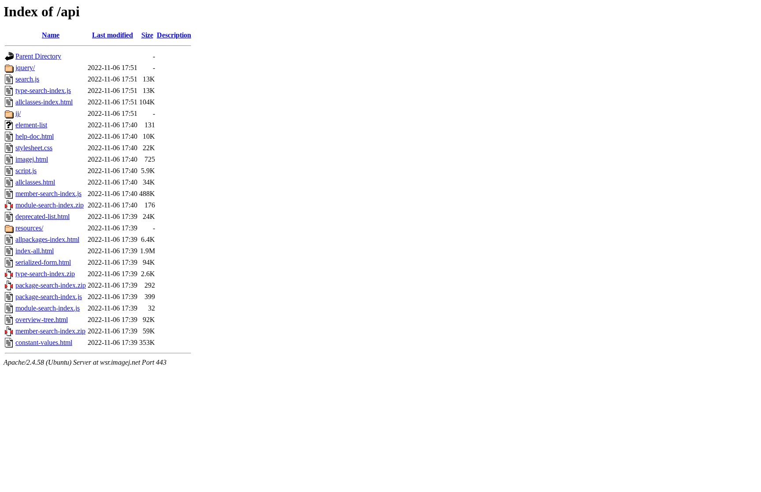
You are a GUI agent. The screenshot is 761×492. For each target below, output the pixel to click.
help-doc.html (34, 136)
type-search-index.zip (45, 273)
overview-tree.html (41, 319)
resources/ (29, 228)
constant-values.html (43, 342)
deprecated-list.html (42, 216)
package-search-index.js (48, 296)
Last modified (112, 35)
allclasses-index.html (44, 102)
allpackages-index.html (47, 239)
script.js (26, 170)
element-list (31, 125)
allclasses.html (35, 182)
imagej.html (31, 159)
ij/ (18, 113)
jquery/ (25, 67)
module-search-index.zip (49, 205)
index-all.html (34, 251)
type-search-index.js (43, 90)
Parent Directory (38, 56)
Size (147, 35)
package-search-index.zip (50, 285)
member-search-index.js (48, 193)
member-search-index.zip (50, 331)
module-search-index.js (47, 308)
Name (50, 35)
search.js (27, 79)
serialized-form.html (43, 262)
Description (174, 35)
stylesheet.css (33, 148)
